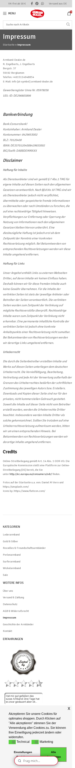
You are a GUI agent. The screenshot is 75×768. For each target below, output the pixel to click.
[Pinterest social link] (37, 4)
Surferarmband (11, 561)
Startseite (9, 44)
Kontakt (7, 631)
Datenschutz (10, 604)
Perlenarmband (12, 554)
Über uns (8, 590)
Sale (5, 575)
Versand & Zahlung (13, 597)
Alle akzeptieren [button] (53, 754)
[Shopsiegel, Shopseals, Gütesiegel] (23, 662)
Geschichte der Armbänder (18, 624)
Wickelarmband (12, 568)
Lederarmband (11, 534)
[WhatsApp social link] (42, 4)
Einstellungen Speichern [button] (23, 754)
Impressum (9, 617)
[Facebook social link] (32, 4)
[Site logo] (37, 13)
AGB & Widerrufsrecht (16, 611)
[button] (12, 742)
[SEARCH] (68, 24)
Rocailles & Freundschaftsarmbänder (24, 548)
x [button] (69, 708)
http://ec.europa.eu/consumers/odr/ (31, 474)
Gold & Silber (10, 541)
